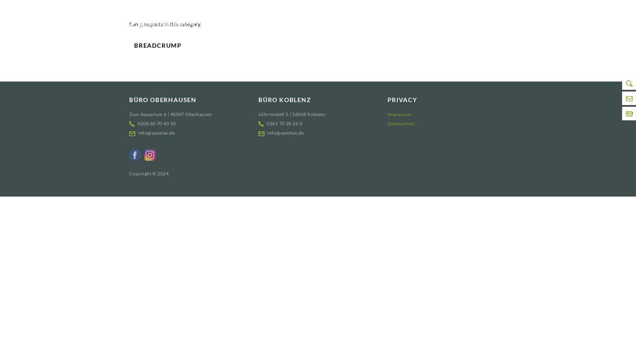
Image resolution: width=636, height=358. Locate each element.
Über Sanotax (442, 19)
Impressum (400, 114)
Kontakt (478, 19)
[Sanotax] (162, 17)
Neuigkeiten (395, 19)
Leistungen (352, 19)
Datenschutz (401, 123)
